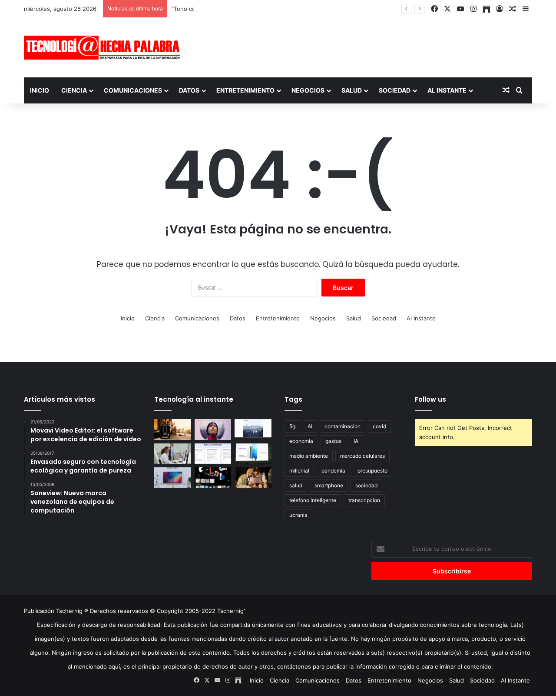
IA (356, 441)
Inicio (39, 90)
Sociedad (394, 90)
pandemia (333, 470)
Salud (351, 90)
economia (301, 441)
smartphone (328, 485)
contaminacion (342, 426)
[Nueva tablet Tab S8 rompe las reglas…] (253, 477)
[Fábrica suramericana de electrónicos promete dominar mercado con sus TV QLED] (172, 477)
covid (379, 426)
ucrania (298, 515)
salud (295, 485)
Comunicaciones (133, 90)
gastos (333, 441)
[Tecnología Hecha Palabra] (104, 48)
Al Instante (447, 90)
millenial (299, 470)
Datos (189, 90)
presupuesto (372, 470)
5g (292, 426)
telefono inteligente (312, 500)
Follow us (430, 399)
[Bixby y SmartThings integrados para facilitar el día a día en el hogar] (213, 453)
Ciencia (74, 90)
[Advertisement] (365, 46)
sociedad (366, 485)
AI (310, 426)
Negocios (307, 90)
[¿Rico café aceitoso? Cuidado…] (172, 429)
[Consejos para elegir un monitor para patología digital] (172, 453)
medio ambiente (308, 456)
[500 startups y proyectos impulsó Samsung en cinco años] (213, 477)
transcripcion (364, 500)
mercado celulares (362, 456)
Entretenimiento (245, 90)
